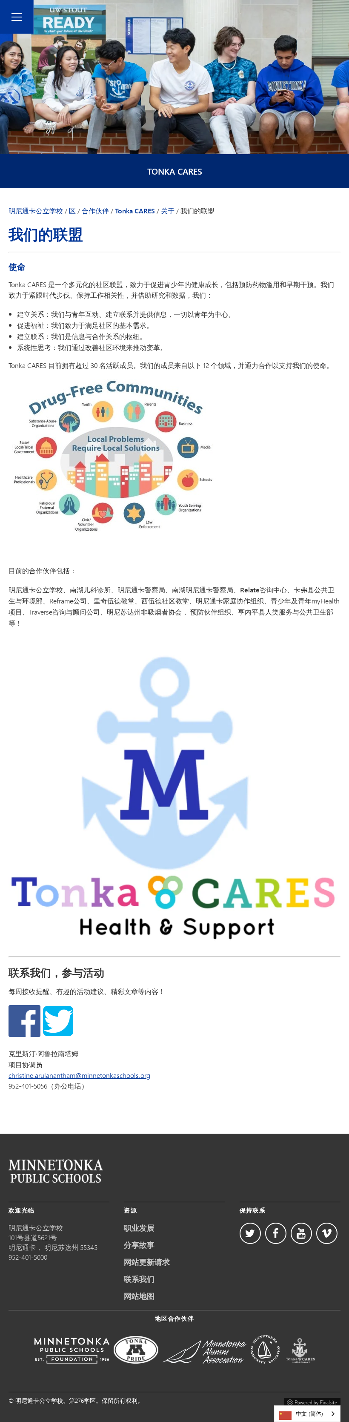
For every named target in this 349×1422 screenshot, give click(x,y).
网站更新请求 (147, 1261)
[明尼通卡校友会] (204, 1369)
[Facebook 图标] (275, 1233)
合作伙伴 (95, 211)
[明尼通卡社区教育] (265, 1369)
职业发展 (139, 1227)
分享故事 (139, 1244)
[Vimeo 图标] (327, 1233)
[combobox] (307, 1413)
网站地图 (139, 1295)
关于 (167, 211)
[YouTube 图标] (301, 1233)
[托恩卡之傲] (136, 1369)
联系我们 (139, 1278)
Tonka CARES (174, 171)
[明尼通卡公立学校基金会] (72, 1369)
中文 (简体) (309, 1413)
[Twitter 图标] (250, 1233)
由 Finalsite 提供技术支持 (312, 1401)
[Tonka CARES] (300, 1369)
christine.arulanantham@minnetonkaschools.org (79, 1075)
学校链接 (56, 1171)
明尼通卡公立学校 (36, 211)
